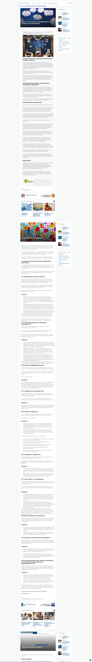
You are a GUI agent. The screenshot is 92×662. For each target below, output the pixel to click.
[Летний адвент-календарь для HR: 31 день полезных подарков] (60, 13)
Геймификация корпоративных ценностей (24, 214)
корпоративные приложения (26, 189)
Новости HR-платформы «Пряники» (66, 22)
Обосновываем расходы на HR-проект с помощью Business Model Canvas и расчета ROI (38, 624)
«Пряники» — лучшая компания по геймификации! (48, 214)
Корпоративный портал (33, 19)
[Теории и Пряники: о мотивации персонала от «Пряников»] (25, 3)
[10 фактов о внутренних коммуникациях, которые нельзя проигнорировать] (38, 207)
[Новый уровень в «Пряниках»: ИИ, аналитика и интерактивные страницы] (60, 23)
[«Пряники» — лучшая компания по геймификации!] (49, 207)
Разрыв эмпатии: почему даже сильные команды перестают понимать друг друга (66, 30)
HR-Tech (27, 19)
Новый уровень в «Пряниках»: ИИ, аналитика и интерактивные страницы (65, 25)
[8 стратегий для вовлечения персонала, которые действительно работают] (49, 616)
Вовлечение (32, 235)
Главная (23, 19)
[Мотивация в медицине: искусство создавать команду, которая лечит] (26, 616)
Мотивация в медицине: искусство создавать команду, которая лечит (26, 624)
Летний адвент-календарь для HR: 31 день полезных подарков (66, 13)
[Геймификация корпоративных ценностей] (26, 207)
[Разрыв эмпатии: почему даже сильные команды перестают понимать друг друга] (60, 29)
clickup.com (27, 593)
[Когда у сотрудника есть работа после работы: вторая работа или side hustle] (60, 18)
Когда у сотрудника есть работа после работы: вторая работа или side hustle (66, 19)
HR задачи (64, 11)
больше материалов (68, 9)
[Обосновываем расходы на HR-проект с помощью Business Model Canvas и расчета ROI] (38, 616)
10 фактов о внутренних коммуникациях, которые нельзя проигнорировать (38, 214)
